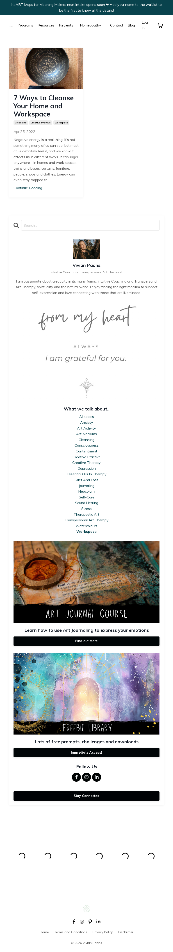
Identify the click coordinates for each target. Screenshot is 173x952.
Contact (116, 25)
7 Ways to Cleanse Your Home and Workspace (44, 106)
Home (44, 932)
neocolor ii (86, 491)
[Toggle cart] (160, 25)
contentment (86, 451)
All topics (86, 416)
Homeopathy (90, 25)
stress (86, 508)
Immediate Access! (86, 752)
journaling (86, 485)
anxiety (86, 422)
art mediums (86, 434)
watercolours (86, 526)
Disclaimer (125, 932)
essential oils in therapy (87, 474)
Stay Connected (86, 796)
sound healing (86, 502)
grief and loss (86, 480)
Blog (131, 25)
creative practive (41, 122)
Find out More (86, 641)
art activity (86, 428)
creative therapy (86, 462)
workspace (61, 122)
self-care (86, 497)
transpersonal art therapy (87, 520)
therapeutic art (86, 514)
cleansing (21, 122)
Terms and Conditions (70, 932)
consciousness (87, 445)
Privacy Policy (103, 932)
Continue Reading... (29, 188)
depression (86, 468)
